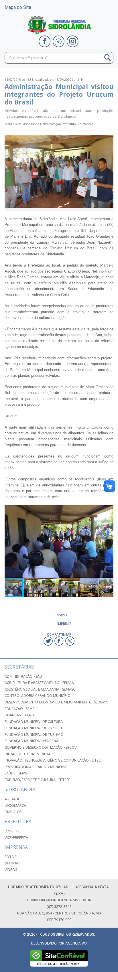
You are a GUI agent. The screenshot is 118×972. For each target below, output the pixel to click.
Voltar (62, 615)
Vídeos (11, 870)
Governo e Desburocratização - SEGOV (41, 747)
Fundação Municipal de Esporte (34, 728)
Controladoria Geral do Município (37, 695)
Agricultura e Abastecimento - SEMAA (39, 683)
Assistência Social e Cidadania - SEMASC (40, 689)
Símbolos (13, 812)
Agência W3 (76, 943)
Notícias (12, 863)
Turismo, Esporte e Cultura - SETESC (37, 780)
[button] (108, 510)
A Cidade (12, 799)
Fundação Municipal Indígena (31, 741)
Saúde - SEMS (16, 773)
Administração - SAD (23, 676)
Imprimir (64, 623)
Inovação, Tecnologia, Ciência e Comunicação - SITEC (53, 760)
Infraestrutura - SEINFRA (27, 754)
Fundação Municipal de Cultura (34, 721)
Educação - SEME (20, 709)
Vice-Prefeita (16, 837)
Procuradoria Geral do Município (36, 767)
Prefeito (13, 831)
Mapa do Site (18, 7)
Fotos (10, 857)
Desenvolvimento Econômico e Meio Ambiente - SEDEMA (56, 702)
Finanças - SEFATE (20, 715)
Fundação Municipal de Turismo (34, 734)
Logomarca (15, 805)
